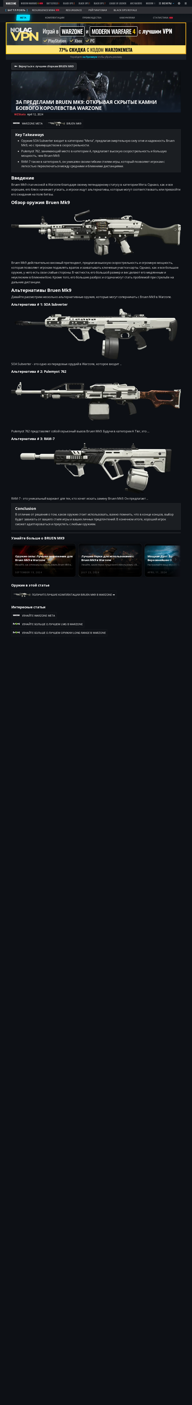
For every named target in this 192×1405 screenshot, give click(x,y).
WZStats (20, 114)
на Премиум (89, 56)
